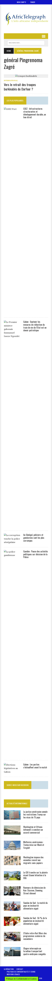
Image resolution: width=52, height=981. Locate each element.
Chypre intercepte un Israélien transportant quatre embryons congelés (34, 951)
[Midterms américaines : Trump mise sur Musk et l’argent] (12, 848)
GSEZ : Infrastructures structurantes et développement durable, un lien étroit (34, 113)
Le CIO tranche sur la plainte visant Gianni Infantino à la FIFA (35, 875)
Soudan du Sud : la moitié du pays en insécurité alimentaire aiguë (35, 905)
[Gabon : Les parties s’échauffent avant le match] (12, 771)
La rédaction (9, 969)
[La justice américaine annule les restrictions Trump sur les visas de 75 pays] (12, 817)
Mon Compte (21, 2)
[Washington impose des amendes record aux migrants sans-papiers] (12, 863)
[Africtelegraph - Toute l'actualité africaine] (26, 19)
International (11, 80)
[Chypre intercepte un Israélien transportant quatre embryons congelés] (12, 954)
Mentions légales (13, 974)
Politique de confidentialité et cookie (21, 972)
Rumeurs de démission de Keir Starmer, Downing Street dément (34, 890)
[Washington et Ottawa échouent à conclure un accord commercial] (12, 832)
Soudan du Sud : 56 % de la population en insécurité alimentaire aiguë (35, 920)
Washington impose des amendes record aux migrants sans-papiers (33, 860)
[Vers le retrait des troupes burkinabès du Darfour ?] (26, 75)
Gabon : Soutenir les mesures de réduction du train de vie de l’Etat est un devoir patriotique (34, 326)
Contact (20, 969)
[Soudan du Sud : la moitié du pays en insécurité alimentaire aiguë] (12, 908)
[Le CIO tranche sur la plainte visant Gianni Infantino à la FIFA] (12, 878)
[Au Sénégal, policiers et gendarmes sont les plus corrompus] (12, 542)
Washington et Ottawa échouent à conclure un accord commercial (33, 829)
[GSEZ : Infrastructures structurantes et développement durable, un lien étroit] (12, 312)
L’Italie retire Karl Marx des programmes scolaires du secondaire (35, 936)
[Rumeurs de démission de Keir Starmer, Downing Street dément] (12, 893)
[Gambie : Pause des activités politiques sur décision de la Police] (12, 755)
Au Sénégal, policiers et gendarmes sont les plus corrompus (33, 537)
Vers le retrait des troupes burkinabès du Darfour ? (20, 86)
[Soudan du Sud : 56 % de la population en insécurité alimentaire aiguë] (12, 923)
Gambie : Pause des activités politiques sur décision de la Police (35, 554)
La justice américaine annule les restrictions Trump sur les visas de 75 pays (35, 814)
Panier (32, 2)
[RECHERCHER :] (26, 42)
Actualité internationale (17, 803)
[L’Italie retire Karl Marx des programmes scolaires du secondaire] (12, 939)
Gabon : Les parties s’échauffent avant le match (35, 766)
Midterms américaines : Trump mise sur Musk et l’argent (33, 845)
